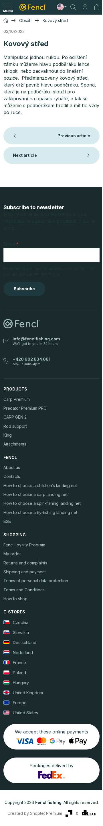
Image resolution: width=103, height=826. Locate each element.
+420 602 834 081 (31, 359)
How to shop (15, 598)
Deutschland (24, 642)
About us (11, 467)
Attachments (14, 444)
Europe (20, 702)
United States (25, 712)
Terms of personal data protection (35, 580)
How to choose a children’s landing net (40, 485)
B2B (7, 521)
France (19, 662)
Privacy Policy (46, 274)
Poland (19, 672)
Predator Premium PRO (25, 408)
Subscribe (24, 288)
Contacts (11, 476)
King (7, 435)
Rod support (15, 426)
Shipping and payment (24, 571)
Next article (25, 155)
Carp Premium (16, 399)
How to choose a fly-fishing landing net (40, 512)
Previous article (74, 135)
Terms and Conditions (24, 589)
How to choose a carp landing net (35, 494)
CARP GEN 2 (15, 417)
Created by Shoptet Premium (34, 813)
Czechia (20, 622)
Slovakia (21, 632)
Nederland (23, 652)
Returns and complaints (25, 562)
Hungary (21, 682)
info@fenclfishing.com (36, 338)
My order (12, 553)
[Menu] (8, 7)
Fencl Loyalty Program (24, 544)
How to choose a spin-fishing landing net (42, 503)
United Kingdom (28, 692)
